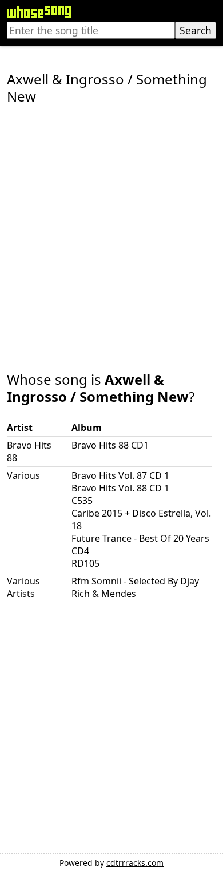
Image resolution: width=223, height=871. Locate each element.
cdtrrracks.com (135, 862)
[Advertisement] (111, 230)
